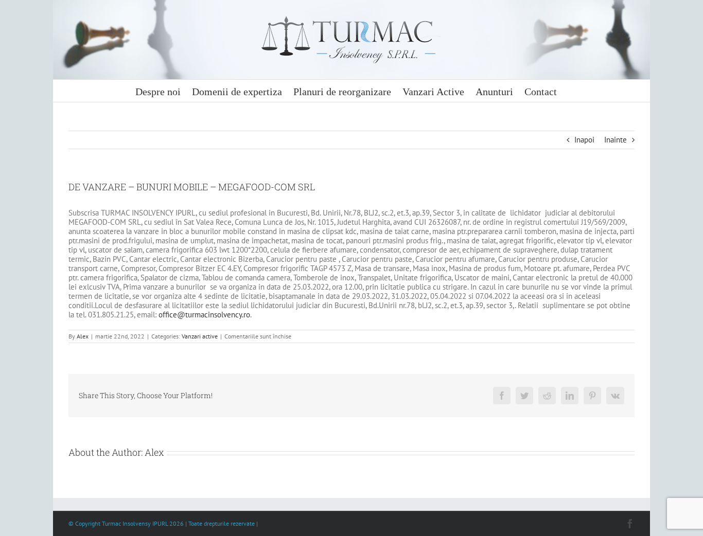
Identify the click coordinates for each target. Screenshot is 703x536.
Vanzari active (200, 336)
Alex (83, 336)
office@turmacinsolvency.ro (204, 314)
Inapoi (584, 140)
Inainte (615, 140)
